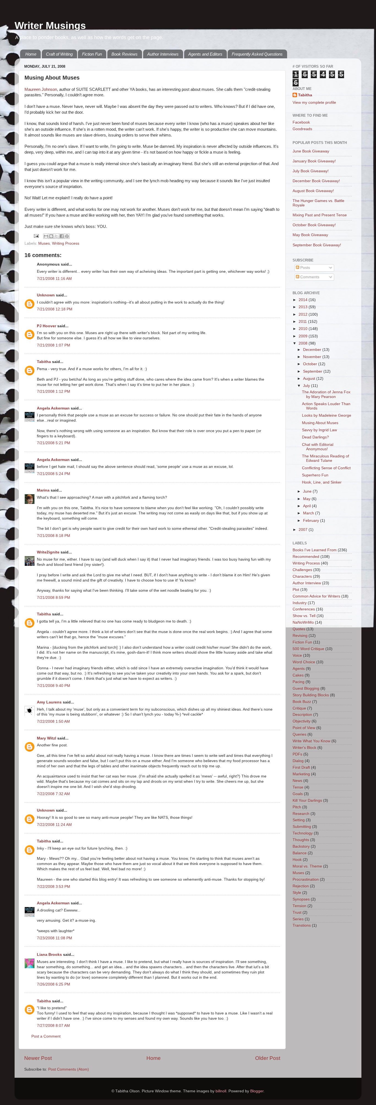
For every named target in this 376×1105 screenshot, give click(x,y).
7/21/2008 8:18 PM (53, 536)
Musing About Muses (320, 423)
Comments (309, 277)
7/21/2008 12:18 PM (54, 309)
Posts (304, 268)
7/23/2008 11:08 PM (54, 938)
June (308, 491)
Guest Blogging (306, 688)
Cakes (298, 675)
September (313, 371)
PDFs (297, 754)
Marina (43, 490)
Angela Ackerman (53, 408)
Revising (300, 636)
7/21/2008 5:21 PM (53, 443)
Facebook (301, 122)
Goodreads (302, 129)
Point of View (304, 728)
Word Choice (304, 662)
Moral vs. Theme (307, 866)
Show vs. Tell (304, 616)
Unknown (46, 295)
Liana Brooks (49, 955)
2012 (304, 314)
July (307, 386)
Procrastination (306, 879)
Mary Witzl (46, 738)
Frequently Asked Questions (257, 54)
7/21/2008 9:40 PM (53, 686)
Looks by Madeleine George (326, 415)
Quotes (299, 629)
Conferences (304, 609)
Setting (299, 820)
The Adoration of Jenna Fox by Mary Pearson (326, 394)
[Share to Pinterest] (67, 236)
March (309, 513)
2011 (303, 322)
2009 (304, 336)
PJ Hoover (46, 326)
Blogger (256, 1091)
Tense (298, 787)
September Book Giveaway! (317, 245)
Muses (44, 243)
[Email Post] (36, 236)
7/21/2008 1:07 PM (53, 345)
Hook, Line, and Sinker (322, 482)
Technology (303, 833)
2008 (304, 343)
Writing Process (65, 243)
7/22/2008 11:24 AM (54, 825)
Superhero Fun (315, 475)
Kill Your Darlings (307, 800)
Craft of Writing (59, 54)
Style (297, 893)
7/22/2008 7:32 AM (53, 794)
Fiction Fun (92, 54)
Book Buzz (302, 702)
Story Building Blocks (311, 695)
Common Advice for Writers (316, 596)
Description (302, 715)
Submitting (302, 827)
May (307, 499)
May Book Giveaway (310, 235)
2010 (304, 329)
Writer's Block (304, 748)
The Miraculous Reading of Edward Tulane (325, 458)
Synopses (301, 899)
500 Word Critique (308, 649)
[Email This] (46, 236)
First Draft (301, 767)
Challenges (302, 570)
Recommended (306, 557)
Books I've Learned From (315, 550)
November (312, 357)
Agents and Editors (205, 54)
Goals (298, 794)
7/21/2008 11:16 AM (54, 279)
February (311, 521)
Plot (296, 590)
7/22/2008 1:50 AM (53, 721)
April (307, 506)
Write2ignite (48, 552)
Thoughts (301, 840)
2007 (304, 530)
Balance (300, 853)
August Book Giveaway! (313, 191)
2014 (304, 300)
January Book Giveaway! (314, 161)
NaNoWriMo (303, 622)
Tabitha (44, 362)
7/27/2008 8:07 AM (53, 1026)
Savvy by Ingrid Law (319, 430)
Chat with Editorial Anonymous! (317, 447)
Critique (299, 708)
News (297, 781)
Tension (299, 906)
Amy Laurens (49, 702)
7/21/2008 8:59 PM (53, 598)
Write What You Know (311, 741)
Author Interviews (163, 54)
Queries (299, 734)
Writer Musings (50, 25)
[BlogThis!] (51, 236)
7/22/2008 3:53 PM (53, 887)
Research (301, 814)
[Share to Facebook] (61, 236)
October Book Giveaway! (314, 225)
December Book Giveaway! (316, 181)
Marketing (301, 774)
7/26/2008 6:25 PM (53, 984)
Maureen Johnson (40, 89)
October (310, 364)
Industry (300, 603)
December (312, 350)
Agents (299, 669)
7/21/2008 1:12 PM (53, 391)
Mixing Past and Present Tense (320, 215)
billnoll (221, 1091)
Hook (297, 860)
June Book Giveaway (311, 151)
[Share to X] (56, 236)
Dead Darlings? (315, 437)
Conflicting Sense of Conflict (326, 468)
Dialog (298, 761)
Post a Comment (46, 1036)
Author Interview (307, 583)
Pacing (298, 682)
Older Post (267, 1058)
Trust (297, 912)
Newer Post (38, 1058)
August (309, 378)
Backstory (301, 846)
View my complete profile (314, 102)
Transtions (302, 925)
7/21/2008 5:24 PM (53, 474)
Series (298, 919)
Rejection (301, 886)
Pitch (297, 807)
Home (30, 54)
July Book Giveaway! (311, 171)
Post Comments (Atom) (68, 1069)
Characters (302, 576)
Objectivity (301, 721)
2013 (304, 307)
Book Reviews (124, 54)
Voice (297, 655)
